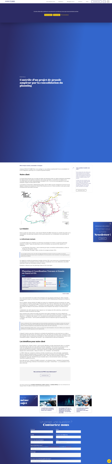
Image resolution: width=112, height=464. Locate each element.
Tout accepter (48, 14)
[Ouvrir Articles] (82, 1)
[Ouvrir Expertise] (63, 1)
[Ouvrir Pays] (88, 1)
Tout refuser (57, 14)
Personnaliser (64, 14)
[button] (108, 2)
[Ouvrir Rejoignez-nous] (74, 1)
